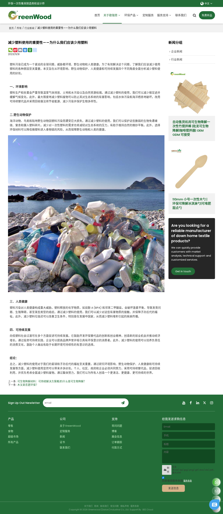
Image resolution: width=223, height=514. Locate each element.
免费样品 (207, 15)
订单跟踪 (117, 442)
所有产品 (13, 442)
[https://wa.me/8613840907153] (216, 482)
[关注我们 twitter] (204, 402)
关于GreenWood (70, 426)
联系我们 (180, 15)
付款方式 (117, 447)
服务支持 (162, 15)
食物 (10, 431)
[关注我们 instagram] (211, 402)
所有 (19, 28)
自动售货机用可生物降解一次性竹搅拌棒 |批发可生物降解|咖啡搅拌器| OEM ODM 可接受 (191, 128)
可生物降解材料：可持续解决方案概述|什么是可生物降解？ (51, 381)
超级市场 (13, 436)
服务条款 (187, 480)
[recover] (214, 508)
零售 (10, 426)
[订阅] (123, 402)
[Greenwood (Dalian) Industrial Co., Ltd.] (30, 15)
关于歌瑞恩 (110, 15)
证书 (62, 442)
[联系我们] (216, 491)
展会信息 (117, 436)
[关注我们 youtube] (183, 402)
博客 (114, 431)
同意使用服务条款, (177, 480)
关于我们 (88, 506)
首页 (97, 15)
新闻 (62, 436)
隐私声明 (124, 506)
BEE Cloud (148, 509)
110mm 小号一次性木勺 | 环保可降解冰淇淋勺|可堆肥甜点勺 (191, 203)
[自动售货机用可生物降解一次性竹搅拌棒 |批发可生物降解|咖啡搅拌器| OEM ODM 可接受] (191, 92)
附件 (168, 469)
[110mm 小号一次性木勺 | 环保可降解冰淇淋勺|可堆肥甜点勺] (191, 170)
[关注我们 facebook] (190, 402)
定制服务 (148, 15)
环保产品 (130, 15)
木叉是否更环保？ (27, 385)
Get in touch (183, 271)
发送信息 (173, 488)
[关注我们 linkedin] (197, 402)
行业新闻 (29, 28)
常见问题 (114, 506)
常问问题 (117, 426)
